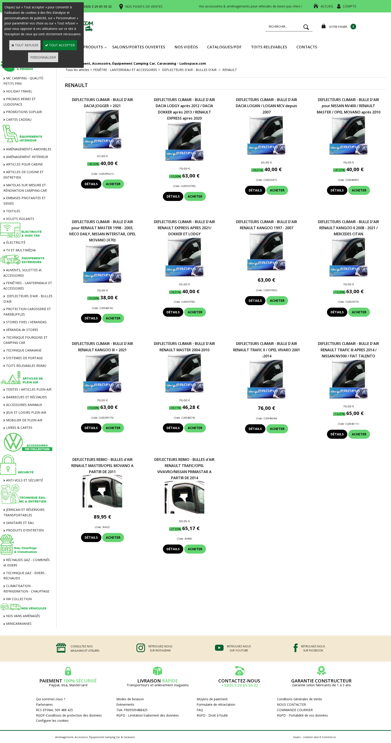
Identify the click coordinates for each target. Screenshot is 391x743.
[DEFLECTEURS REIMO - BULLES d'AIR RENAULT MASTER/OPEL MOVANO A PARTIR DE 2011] (102, 506)
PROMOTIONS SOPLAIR (24, 112)
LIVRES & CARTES (19, 427)
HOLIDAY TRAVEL (19, 91)
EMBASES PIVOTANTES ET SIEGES (24, 200)
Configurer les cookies (52, 720)
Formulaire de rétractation (216, 704)
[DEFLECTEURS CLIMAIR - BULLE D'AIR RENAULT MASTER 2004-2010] (184, 391)
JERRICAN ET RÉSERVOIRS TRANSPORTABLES (24, 512)
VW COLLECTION (19, 599)
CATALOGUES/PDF (224, 47)
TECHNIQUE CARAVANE (23, 350)
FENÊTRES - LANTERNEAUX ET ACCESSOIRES (27, 285)
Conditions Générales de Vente (299, 699)
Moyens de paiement (212, 699)
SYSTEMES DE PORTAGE (24, 358)
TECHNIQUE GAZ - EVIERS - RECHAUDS (25, 575)
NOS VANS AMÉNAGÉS (23, 616)
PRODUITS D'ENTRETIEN (25, 530)
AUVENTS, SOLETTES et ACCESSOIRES (22, 273)
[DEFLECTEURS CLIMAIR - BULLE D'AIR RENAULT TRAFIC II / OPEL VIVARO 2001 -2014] (266, 397)
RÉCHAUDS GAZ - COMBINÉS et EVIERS (26, 562)
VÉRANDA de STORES (22, 330)
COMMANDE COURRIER (295, 710)
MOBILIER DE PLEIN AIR (24, 420)
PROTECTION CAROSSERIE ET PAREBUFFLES (27, 311)
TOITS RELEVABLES (269, 47)
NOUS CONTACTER (291, 704)
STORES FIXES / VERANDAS (26, 322)
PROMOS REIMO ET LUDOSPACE (19, 101)
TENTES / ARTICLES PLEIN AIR (28, 389)
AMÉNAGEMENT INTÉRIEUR (27, 157)
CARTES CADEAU (18, 119)
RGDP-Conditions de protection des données (69, 715)
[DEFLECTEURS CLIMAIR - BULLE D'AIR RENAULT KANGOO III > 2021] (102, 391)
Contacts (306, 47)
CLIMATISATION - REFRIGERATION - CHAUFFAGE (26, 588)
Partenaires (44, 704)
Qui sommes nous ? (50, 699)
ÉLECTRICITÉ (15, 242)
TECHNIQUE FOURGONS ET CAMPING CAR (25, 340)
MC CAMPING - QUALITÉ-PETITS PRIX (23, 81)
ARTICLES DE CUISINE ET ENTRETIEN (23, 174)
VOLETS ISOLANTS (20, 219)
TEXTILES (13, 211)
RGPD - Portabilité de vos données (302, 715)
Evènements (125, 704)
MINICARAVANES (18, 623)
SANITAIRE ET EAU (20, 523)
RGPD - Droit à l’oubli (212, 715)
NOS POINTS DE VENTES (143, 6)
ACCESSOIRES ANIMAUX (24, 405)
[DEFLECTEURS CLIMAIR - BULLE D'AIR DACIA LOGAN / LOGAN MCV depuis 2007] (266, 153)
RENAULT (229, 70)
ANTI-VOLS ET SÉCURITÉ (24, 480)
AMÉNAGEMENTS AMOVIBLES (28, 149)
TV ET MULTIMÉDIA (21, 250)
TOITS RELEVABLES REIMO (26, 365)
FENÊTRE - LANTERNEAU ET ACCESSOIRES (125, 70)
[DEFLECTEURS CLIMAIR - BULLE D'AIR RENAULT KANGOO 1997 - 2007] (266, 269)
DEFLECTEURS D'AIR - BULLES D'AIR (27, 299)
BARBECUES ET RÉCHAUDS (26, 397)
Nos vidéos (186, 47)
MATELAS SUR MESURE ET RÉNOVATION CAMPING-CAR (25, 188)
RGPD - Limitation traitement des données (147, 715)
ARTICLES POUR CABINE (24, 164)
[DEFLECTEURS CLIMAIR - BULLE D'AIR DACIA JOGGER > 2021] (102, 147)
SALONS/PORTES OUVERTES (138, 47)
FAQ (200, 710)
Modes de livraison (130, 699)
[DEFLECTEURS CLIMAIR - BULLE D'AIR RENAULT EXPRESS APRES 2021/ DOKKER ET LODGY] (184, 275)
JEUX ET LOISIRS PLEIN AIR (26, 412)
